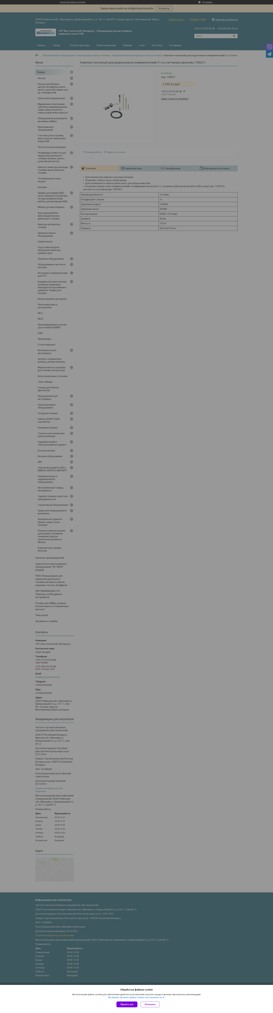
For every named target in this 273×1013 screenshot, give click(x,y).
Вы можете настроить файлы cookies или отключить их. (135, 997)
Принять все (127, 1004)
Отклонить (150, 1004)
